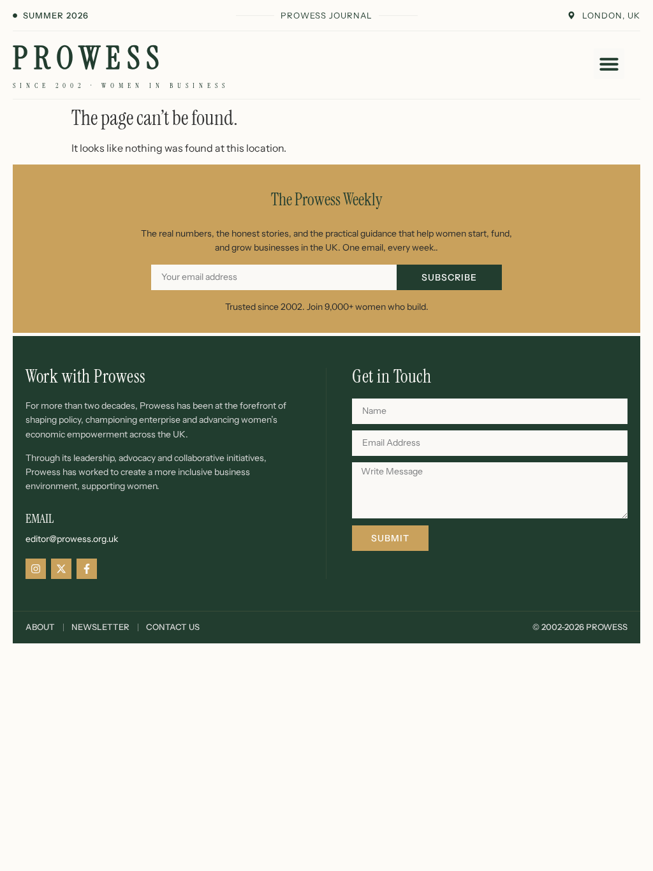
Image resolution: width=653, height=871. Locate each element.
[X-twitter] (61, 569)
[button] (609, 63)
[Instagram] (36, 569)
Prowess (89, 58)
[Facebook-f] (87, 569)
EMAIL (40, 518)
